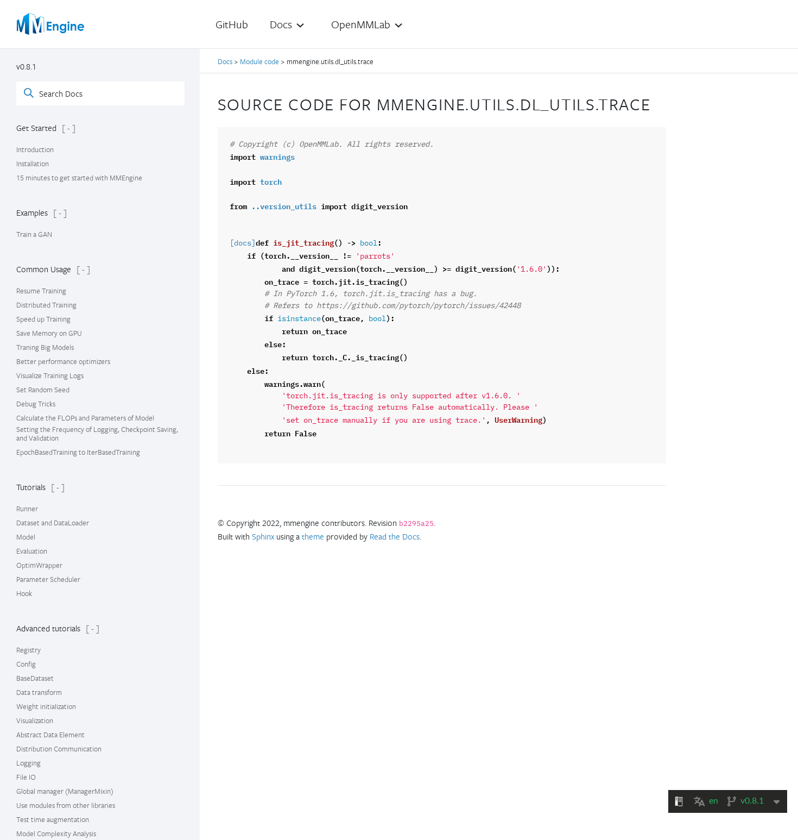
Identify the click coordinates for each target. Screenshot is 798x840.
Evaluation (31, 551)
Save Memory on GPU (49, 333)
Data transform (39, 692)
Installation (32, 163)
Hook (24, 593)
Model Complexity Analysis (56, 833)
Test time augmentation (52, 819)
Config (26, 664)
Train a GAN (34, 234)
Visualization (34, 720)
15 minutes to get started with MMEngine (79, 177)
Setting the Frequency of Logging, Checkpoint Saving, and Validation (97, 433)
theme (313, 536)
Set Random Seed (42, 389)
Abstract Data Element (50, 734)
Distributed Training (46, 304)
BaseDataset (35, 678)
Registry (28, 649)
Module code (259, 61)
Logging (28, 762)
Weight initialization (46, 706)
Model (25, 536)
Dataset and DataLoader (52, 522)
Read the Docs (395, 536)
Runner (27, 508)
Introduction (35, 149)
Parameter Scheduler (48, 579)
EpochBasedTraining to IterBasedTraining (78, 452)
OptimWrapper (39, 565)
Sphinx (263, 536)
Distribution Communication (59, 748)
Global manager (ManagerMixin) (64, 791)
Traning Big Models (45, 347)
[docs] (243, 243)
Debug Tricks (35, 403)
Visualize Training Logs (50, 375)
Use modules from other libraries (65, 805)
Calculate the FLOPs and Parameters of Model (85, 417)
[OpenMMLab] (51, 24)
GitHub (232, 24)
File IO (26, 777)
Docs (226, 61)
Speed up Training (43, 319)
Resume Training (41, 290)
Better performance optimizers (63, 361)
